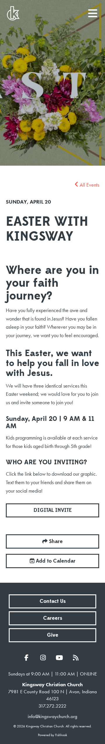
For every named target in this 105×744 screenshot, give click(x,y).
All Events (88, 184)
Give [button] (52, 635)
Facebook (28, 657)
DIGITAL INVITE (53, 510)
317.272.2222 (52, 706)
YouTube (60, 657)
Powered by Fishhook (52, 735)
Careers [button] (52, 618)
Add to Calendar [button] (55, 561)
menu (93, 11)
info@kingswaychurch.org (52, 716)
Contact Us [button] (53, 601)
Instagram (44, 657)
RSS (77, 657)
